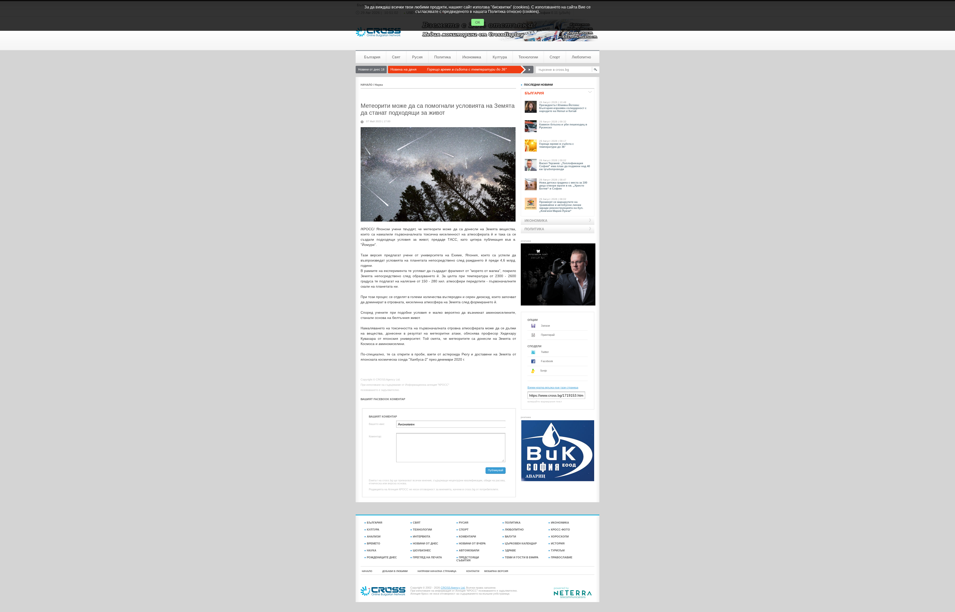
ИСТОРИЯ (558, 543)
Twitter (544, 351)
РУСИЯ (463, 522)
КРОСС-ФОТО (560, 529)
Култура (500, 57)
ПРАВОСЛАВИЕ (561, 557)
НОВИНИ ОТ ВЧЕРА (472, 543)
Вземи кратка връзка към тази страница (552, 387)
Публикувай (495, 470)
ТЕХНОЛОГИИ (422, 529)
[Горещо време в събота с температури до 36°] (526, 69)
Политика (442, 57)
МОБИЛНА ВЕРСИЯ (496, 571)
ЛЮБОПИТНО (514, 529)
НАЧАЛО (367, 84)
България (372, 57)
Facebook (546, 361)
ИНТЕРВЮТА (421, 536)
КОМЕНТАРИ (467, 536)
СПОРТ (464, 529)
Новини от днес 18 (371, 69)
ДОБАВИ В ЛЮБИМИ (395, 571)
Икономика (471, 57)
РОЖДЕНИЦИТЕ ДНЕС (382, 557)
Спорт (555, 57)
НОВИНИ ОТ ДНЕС (425, 543)
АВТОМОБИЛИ (469, 550)
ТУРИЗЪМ (558, 550)
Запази (545, 325)
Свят (396, 57)
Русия (417, 57)
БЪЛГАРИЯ (374, 522)
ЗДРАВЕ (510, 550)
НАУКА (371, 550)
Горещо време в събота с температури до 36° (467, 69)
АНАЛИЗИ (374, 536)
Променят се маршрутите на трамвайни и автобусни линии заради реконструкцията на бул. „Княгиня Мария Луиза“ (561, 206)
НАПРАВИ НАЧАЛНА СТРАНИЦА (437, 571)
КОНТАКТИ (472, 571)
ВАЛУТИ (510, 536)
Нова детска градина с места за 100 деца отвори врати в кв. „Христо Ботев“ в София (563, 185)
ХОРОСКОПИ (560, 536)
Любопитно (581, 57)
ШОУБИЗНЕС (422, 550)
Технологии (528, 57)
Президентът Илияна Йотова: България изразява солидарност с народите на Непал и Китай (562, 108)
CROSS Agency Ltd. (453, 587)
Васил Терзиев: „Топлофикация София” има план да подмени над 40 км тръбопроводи (564, 166)
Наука (379, 84)
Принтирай (547, 334)
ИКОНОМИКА (560, 522)
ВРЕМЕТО (373, 543)
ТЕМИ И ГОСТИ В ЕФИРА (521, 557)
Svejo (543, 370)
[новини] (378, 32)
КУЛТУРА (373, 529)
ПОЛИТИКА (513, 522)
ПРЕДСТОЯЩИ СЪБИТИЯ (467, 559)
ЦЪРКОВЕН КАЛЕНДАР (521, 543)
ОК (477, 22)
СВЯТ (417, 522)
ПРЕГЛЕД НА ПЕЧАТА (427, 557)
